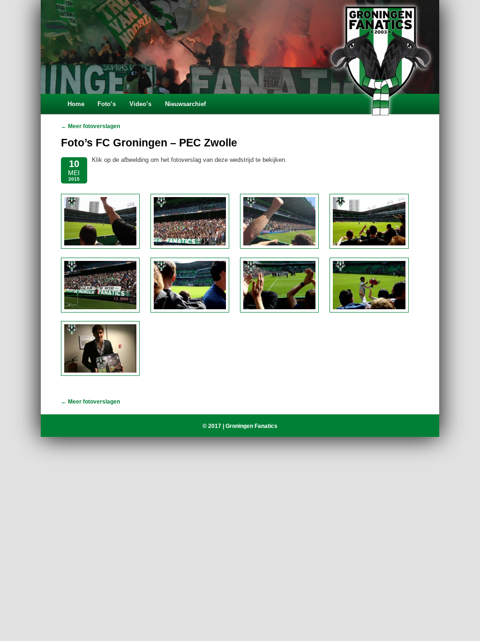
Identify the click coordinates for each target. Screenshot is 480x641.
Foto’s (107, 103)
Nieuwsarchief (185, 103)
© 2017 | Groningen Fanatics (240, 426)
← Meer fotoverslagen (90, 126)
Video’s (140, 103)
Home (76, 103)
